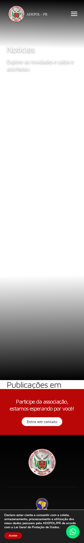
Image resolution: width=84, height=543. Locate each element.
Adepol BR (42, 505)
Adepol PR (29, 14)
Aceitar (13, 535)
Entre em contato (42, 421)
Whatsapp (73, 532)
